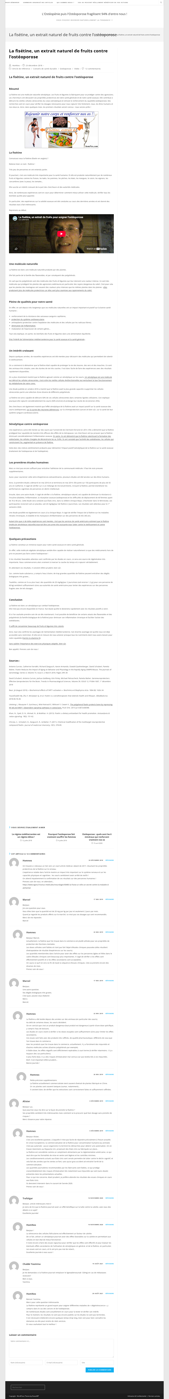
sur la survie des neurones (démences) (43, 409)
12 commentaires (93, 69)
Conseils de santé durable (45, 69)
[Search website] (161, 2)
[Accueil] (97, 35)
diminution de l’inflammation (24, 326)
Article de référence (21, 69)
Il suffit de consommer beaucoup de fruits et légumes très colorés (36, 626)
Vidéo (76, 69)
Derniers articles (154, 1396)
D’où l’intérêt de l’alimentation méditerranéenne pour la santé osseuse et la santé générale (46, 339)
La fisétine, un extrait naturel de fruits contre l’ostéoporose (138, 35)
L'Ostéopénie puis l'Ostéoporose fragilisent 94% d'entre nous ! (84, 14)
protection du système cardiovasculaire (28, 319)
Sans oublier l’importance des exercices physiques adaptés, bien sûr (37, 643)
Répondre (110, 860)
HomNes (16, 65)
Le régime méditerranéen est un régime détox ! (26, 835)
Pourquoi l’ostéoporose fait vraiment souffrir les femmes (61, 835)
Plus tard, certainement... (24, 762)
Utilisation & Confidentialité (137, 1396)
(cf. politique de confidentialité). (55, 756)
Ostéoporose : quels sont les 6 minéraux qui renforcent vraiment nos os (96, 837)
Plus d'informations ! (63, 810)
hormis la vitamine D (31, 638)
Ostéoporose (65, 69)
